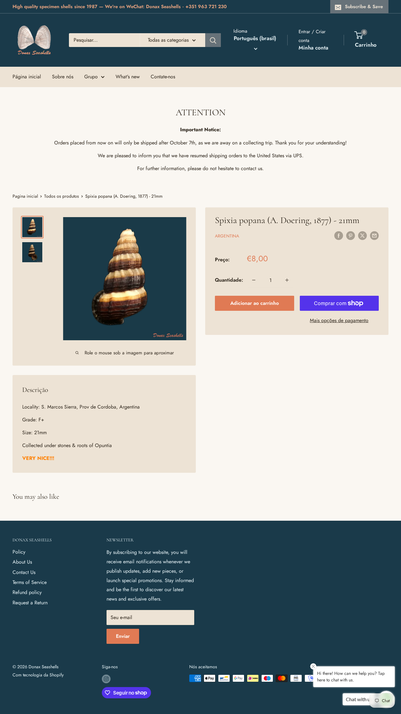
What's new (128, 76)
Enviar (123, 636)
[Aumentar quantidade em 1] (287, 280)
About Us (22, 561)
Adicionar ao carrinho (254, 303)
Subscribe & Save (364, 6)
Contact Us (24, 572)
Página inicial (27, 76)
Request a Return (30, 602)
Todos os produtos (61, 196)
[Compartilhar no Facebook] (338, 235)
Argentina (227, 236)
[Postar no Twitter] (362, 235)
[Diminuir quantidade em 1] (253, 280)
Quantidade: (229, 280)
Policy (19, 551)
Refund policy (27, 592)
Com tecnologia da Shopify (38, 675)
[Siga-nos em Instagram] (106, 679)
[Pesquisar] (213, 40)
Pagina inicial (25, 196)
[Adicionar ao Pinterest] (350, 235)
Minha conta (313, 47)
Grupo (91, 76)
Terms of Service (30, 582)
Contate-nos (163, 76)
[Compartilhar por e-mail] (374, 235)
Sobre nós (62, 76)
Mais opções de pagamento (339, 320)
